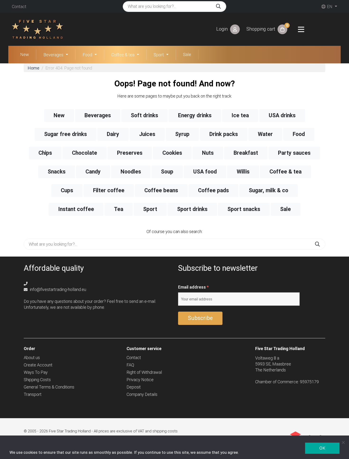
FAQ (130, 364)
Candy (93, 172)
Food (87, 54)
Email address (193, 287)
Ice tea (240, 115)
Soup (167, 172)
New (24, 54)
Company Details (142, 394)
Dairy (113, 134)
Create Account (38, 364)
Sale (187, 54)
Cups (67, 190)
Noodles (131, 172)
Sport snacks (243, 209)
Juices (147, 134)
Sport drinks (192, 209)
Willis (243, 172)
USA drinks (282, 115)
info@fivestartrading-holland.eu (57, 289)
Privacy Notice (140, 379)
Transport (33, 394)
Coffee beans (161, 190)
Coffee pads (213, 190)
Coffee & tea (122, 54)
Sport (159, 54)
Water (265, 134)
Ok (322, 448)
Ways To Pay (36, 372)
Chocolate (84, 153)
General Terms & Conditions (49, 386)
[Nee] (343, 442)
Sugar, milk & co (268, 190)
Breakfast (246, 153)
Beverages (53, 54)
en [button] (329, 6)
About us (32, 357)
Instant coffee (76, 209)
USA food (205, 172)
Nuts (208, 153)
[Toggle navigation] (301, 29)
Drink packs (223, 134)
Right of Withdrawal (144, 372)
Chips (45, 153)
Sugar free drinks (65, 134)
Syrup (182, 134)
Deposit (134, 386)
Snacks (57, 172)
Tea (118, 209)
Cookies (172, 153)
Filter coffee (108, 190)
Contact (19, 6)
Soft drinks (144, 115)
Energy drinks (195, 115)
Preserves (129, 153)
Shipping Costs (37, 379)
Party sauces (294, 153)
